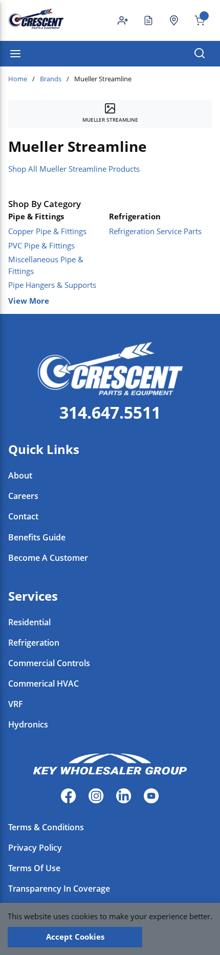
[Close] (179, 937)
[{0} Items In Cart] (195, 20)
